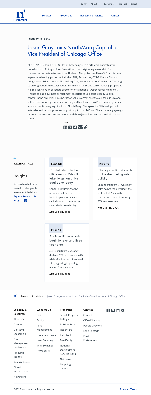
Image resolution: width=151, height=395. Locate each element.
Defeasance (43, 351)
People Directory (92, 325)
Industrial (65, 335)
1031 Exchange (45, 345)
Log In (84, 3)
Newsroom (20, 376)
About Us (19, 319)
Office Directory (92, 320)
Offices (115, 15)
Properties (66, 15)
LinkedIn (117, 310)
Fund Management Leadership (21, 343)
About (94, 3)
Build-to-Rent (67, 324)
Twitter (122, 310)
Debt (39, 315)
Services (46, 15)
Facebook (108, 310)
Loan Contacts (91, 331)
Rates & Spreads (23, 362)
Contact (123, 3)
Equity (40, 320)
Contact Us (89, 315)
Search (134, 3)
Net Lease (65, 359)
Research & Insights (91, 15)
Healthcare (66, 329)
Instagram (113, 310)
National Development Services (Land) (68, 349)
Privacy (124, 389)
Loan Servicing (45, 340)
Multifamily (66, 340)
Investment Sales (46, 335)
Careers (108, 3)
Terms (133, 389)
